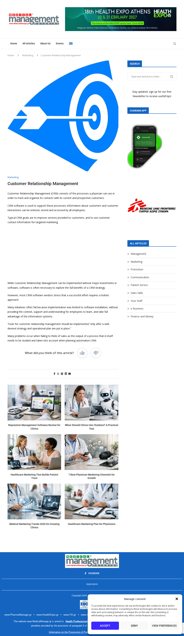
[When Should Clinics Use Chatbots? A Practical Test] (91, 402)
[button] (177, 599)
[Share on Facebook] (54, 373)
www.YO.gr (69, 614)
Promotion (137, 269)
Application (92, 584)
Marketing (27, 55)
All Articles (28, 43)
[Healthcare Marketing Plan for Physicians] (91, 501)
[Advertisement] (63, 252)
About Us (45, 43)
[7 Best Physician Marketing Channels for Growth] (91, 452)
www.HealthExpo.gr (47, 614)
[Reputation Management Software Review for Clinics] (34, 402)
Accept (105, 625)
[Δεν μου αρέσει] (96, 353)
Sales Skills (137, 293)
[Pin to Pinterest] (62, 373)
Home (13, 43)
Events (60, 43)
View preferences (164, 625)
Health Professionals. (77, 621)
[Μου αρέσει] (82, 353)
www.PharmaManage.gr (18, 614)
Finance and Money (142, 316)
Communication (140, 277)
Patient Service (139, 285)
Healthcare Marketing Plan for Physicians (91, 524)
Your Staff (136, 300)
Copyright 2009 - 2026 (83, 595)
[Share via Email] (69, 373)
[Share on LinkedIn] (66, 373)
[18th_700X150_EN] (120, 9)
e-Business (137, 308)
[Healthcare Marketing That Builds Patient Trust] (34, 452)
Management (138, 253)
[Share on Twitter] (58, 373)
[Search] (174, 43)
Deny (134, 625)
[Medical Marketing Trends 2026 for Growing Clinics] (34, 501)
